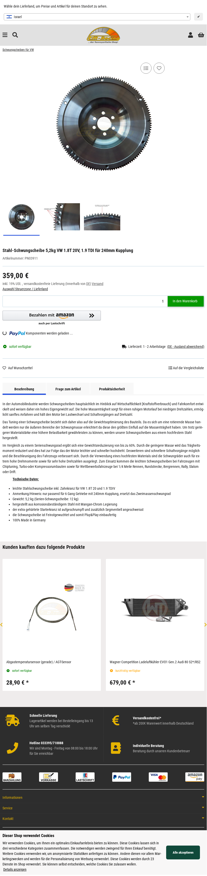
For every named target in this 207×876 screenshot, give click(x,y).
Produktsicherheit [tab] (112, 389)
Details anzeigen (14, 869)
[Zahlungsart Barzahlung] (12, 777)
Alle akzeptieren (183, 852)
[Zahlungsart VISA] (158, 777)
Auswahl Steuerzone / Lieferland (25, 289)
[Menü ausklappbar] (5, 35)
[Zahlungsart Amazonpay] (194, 777)
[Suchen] (15, 35)
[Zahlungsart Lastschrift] (85, 777)
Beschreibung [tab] (24, 389)
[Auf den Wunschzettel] (159, 68)
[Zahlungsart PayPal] (121, 777)
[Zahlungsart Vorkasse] (48, 777)
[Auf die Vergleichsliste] (146, 68)
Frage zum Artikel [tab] (68, 389)
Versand (97, 284)
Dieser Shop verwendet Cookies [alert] (28, 835)
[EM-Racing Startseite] (103, 35)
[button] (190, 35)
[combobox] (97, 16)
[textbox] (97, 17)
